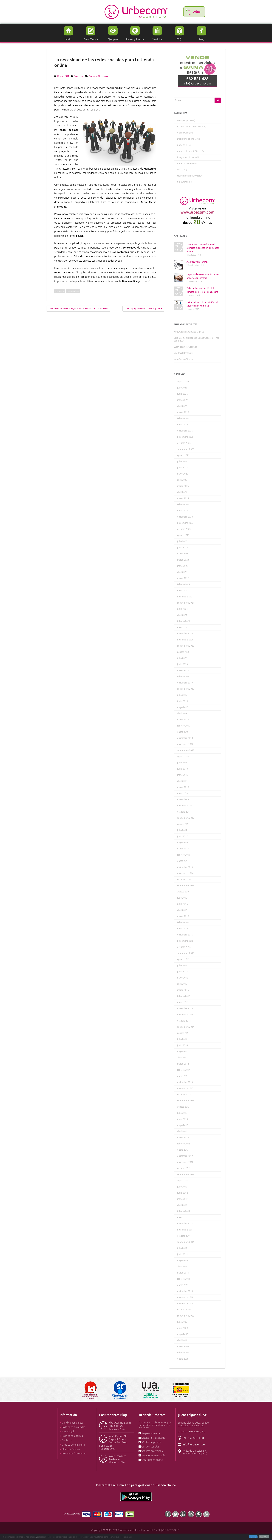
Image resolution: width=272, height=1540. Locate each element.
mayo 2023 (182, 553)
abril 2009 (182, 1340)
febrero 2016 (183, 922)
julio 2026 (182, 387)
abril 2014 (182, 1057)
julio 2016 (182, 898)
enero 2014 (183, 1076)
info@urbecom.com (195, 1444)
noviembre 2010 (185, 1297)
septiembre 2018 (185, 750)
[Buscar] (218, 100)
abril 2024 (182, 492)
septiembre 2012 (185, 1174)
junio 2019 (182, 701)
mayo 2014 (182, 1051)
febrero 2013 (183, 1143)
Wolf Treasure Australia (185, 347)
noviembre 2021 (185, 596)
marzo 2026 (183, 412)
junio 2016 (182, 904)
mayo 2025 (182, 473)
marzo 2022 (183, 578)
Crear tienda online (152, 1460)
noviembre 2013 (185, 1088)
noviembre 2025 (185, 437)
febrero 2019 (183, 725)
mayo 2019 (182, 707)
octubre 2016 (184, 879)
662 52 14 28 (196, 1438)
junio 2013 (182, 1119)
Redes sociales (184, 163)
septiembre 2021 (185, 603)
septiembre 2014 (185, 1027)
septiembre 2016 (185, 885)
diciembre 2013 (185, 1082)
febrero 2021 (183, 621)
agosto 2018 (183, 756)
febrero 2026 (183, 418)
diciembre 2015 (185, 934)
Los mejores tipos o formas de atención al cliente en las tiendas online (203, 248)
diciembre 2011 (185, 1223)
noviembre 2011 (185, 1229)
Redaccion (78, 76)
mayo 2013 (182, 1125)
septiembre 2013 (185, 1100)
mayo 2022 (182, 566)
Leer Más (264, 1537)
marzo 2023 (183, 560)
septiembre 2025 (185, 449)
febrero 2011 (183, 1279)
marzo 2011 (183, 1272)
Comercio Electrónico (98, 76)
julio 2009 (182, 1322)
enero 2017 (183, 861)
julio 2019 (182, 695)
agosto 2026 (183, 381)
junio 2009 (182, 1328)
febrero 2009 (183, 1352)
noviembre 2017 (185, 805)
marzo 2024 (183, 498)
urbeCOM (182, 182)
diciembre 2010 (185, 1291)
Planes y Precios (71, 1449)
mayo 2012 (182, 1199)
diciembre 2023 (185, 516)
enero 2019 (183, 732)
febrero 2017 (183, 855)
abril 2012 (182, 1205)
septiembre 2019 (185, 689)
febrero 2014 (183, 1070)
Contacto (67, 1440)
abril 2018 (182, 781)
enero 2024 (183, 510)
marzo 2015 (183, 990)
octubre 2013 (184, 1094)
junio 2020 (182, 664)
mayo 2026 (182, 400)
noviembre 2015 (185, 941)
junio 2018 (182, 768)
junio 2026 (182, 394)
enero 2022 (183, 590)
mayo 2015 (182, 977)
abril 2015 (182, 984)
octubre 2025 (184, 443)
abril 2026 (182, 406)
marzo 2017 (183, 848)
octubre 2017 (184, 812)
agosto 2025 (183, 455)
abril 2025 (182, 480)
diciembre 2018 (185, 738)
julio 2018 (182, 762)
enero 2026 (183, 424)
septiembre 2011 (185, 1242)
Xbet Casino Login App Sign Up (189, 331)
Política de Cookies (72, 1436)
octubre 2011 (184, 1236)
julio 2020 (182, 658)
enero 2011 (183, 1285)
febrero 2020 (183, 676)
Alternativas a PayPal (197, 262)
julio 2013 (182, 1113)
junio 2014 (182, 1045)
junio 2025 (182, 467)
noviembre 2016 (185, 873)
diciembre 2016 (185, 867)
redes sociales (73, 291)
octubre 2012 (184, 1168)
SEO (179, 169)
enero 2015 (183, 1002)
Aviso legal (68, 1431)
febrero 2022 (183, 584)
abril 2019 (182, 713)
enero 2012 (183, 1217)
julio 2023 (182, 541)
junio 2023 (182, 547)
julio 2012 (182, 1186)
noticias (181, 145)
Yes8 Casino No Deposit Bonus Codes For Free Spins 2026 (113, 1441)
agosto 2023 (183, 535)
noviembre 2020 (185, 639)
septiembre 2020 (185, 646)
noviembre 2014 (185, 1014)
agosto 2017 (183, 824)
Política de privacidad (73, 1427)
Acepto (253, 1537)
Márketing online (185, 139)
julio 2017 (182, 830)
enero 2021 (183, 627)
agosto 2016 (183, 891)
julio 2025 (182, 461)
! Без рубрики (184, 120)
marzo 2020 (183, 670)
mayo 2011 (182, 1260)
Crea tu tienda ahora (73, 1444)
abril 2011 (182, 1266)
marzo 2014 (183, 1063)
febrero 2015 (183, 996)
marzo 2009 (183, 1346)
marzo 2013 (183, 1137)
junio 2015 (182, 971)
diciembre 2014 (185, 1008)
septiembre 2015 (185, 953)
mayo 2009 (182, 1334)
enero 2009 (183, 1359)
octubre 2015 (184, 947)
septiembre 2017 (185, 818)
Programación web (186, 157)
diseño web (183, 132)
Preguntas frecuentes (74, 1453)
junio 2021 (182, 609)
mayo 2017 (182, 842)
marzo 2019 (183, 719)
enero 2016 (183, 928)
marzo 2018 (183, 787)
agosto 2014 (183, 1033)
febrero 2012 (183, 1211)
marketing (59, 291)
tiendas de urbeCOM (187, 175)
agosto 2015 (183, 959)
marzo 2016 (183, 916)
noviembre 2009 (185, 1303)
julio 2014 (182, 1039)
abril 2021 (182, 615)
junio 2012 (182, 1193)
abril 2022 (182, 572)
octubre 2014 (184, 1020)
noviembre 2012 (185, 1162)
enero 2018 (183, 793)
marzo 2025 (183, 486)
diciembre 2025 (185, 430)
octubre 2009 (184, 1309)
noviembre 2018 (185, 744)
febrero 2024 (183, 504)
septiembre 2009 (185, 1315)
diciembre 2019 (185, 682)
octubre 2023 (184, 529)
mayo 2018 (182, 775)
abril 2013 (182, 1131)
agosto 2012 (183, 1180)
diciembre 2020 (185, 633)
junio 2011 (182, 1254)
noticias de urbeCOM (187, 151)
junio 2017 (182, 836)
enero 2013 (183, 1150)
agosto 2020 (183, 652)
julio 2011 (182, 1248)
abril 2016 (182, 910)
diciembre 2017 (185, 799)
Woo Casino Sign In (183, 359)
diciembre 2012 (185, 1156)
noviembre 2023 (185, 523)
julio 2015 (182, 965)
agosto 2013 (183, 1107)
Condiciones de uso (72, 1422)
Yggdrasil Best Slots (183, 353)
